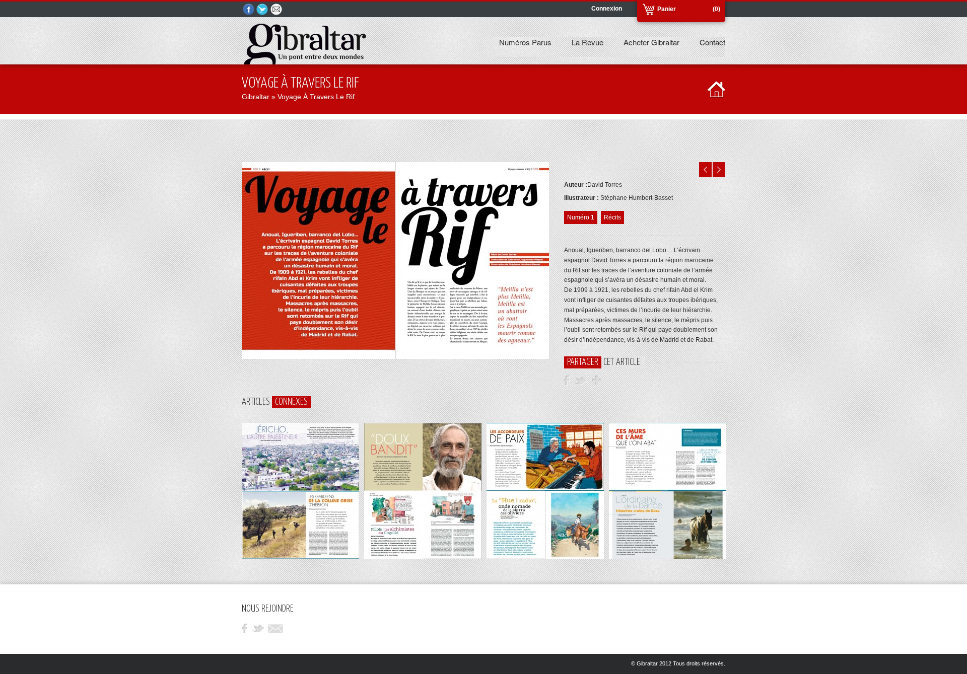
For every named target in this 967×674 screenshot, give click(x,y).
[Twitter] (263, 10)
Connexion (606, 8)
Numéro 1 (580, 217)
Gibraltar (255, 97)
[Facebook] (249, 10)
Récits (612, 217)
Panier (666, 9)
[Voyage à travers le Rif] (395, 356)
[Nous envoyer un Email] (277, 10)
